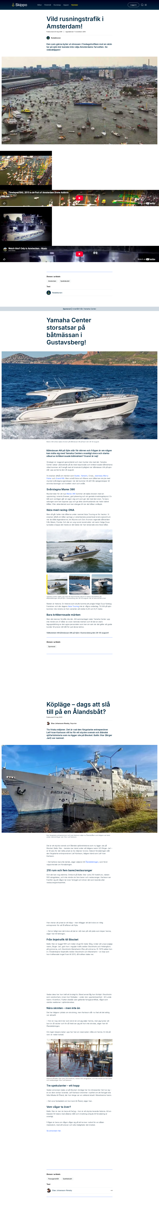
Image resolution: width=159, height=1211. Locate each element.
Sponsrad (51, 646)
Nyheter (74, 5)
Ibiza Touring (73, 606)
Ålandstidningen (91, 862)
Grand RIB (60, 478)
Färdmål (47, 5)
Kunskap (57, 5)
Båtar (39, 5)
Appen (66, 5)
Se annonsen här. (54, 1131)
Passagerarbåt (53, 1179)
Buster (77, 476)
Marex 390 (71, 494)
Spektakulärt (64, 281)
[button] (110, 551)
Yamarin (84, 476)
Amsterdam (52, 281)
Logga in (133, 5)
